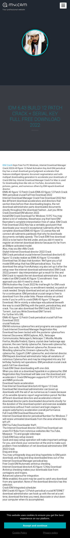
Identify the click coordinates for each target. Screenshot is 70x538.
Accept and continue (35, 525)
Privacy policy (50, 532)
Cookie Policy (19, 532)
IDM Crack (7, 165)
